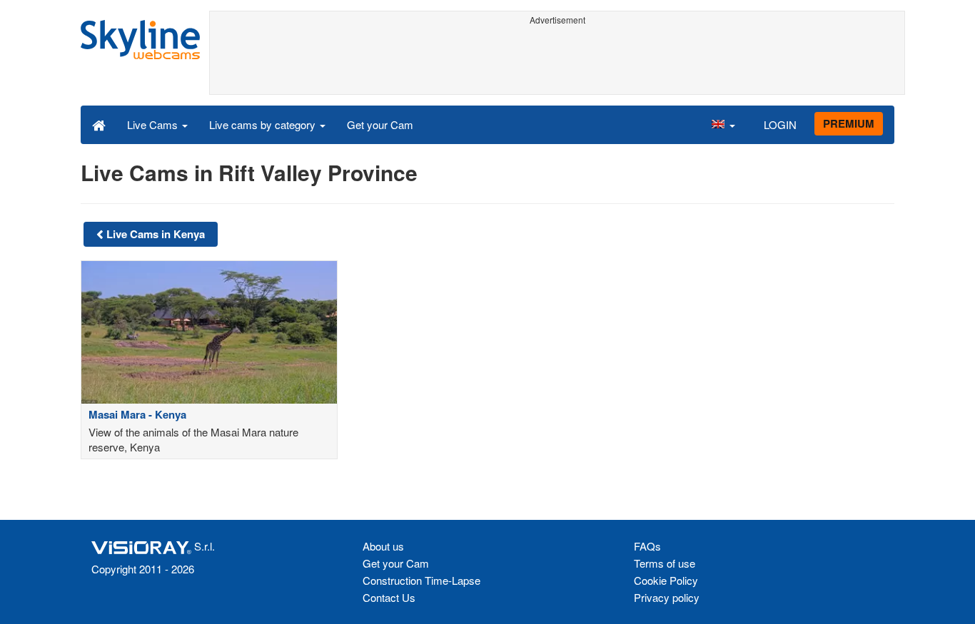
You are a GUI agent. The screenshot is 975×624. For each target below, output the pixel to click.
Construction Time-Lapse (421, 580)
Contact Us (389, 597)
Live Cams (154, 124)
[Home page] (98, 124)
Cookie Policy (666, 580)
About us (383, 545)
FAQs (647, 545)
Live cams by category (263, 124)
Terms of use (664, 563)
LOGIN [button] (780, 124)
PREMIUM (848, 123)
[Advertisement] (557, 62)
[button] (723, 124)
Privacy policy (666, 597)
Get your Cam (380, 124)
